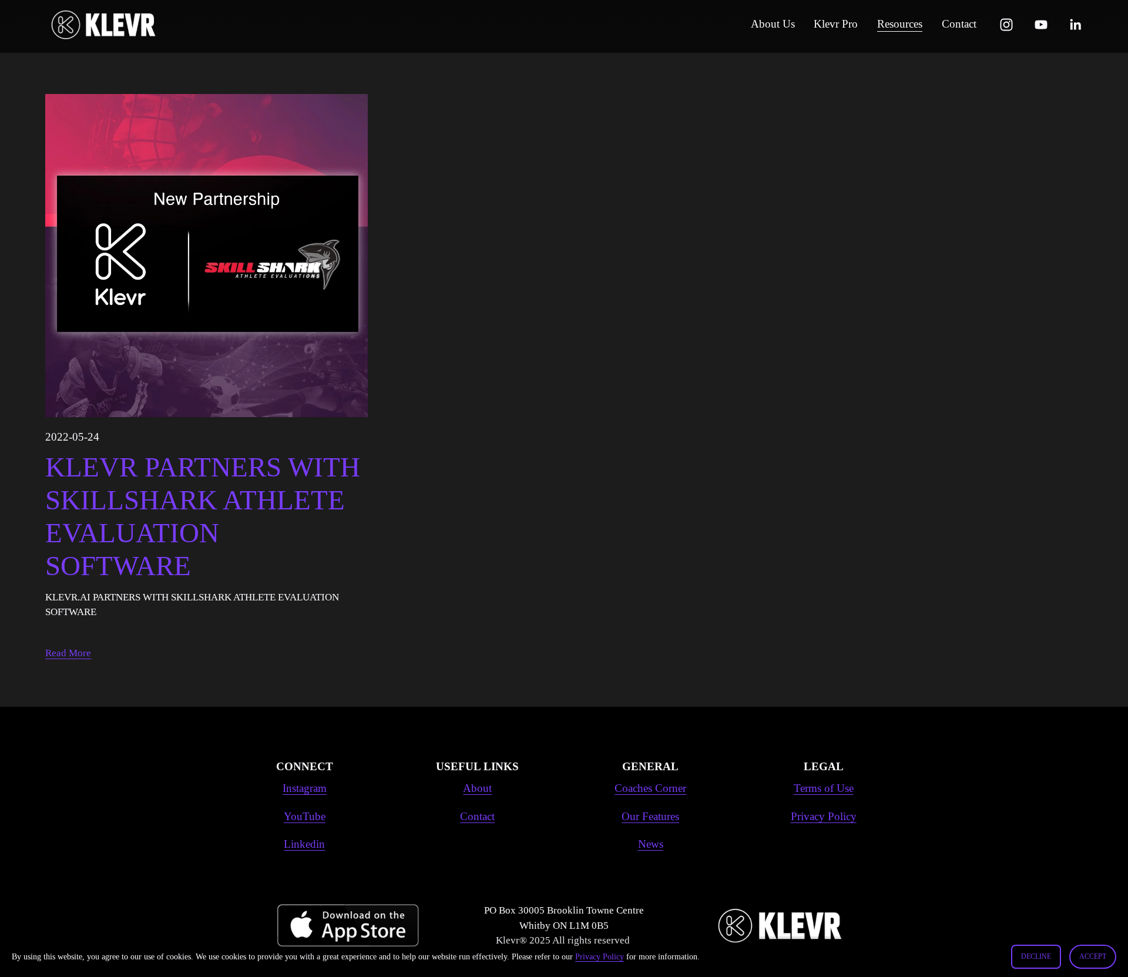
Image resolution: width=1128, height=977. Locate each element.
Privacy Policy (599, 956)
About (477, 788)
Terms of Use (824, 788)
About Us (773, 24)
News (650, 844)
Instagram (305, 788)
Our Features (650, 816)
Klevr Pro (836, 24)
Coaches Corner (650, 788)
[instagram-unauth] (1006, 24)
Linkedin (304, 844)
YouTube (304, 816)
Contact (477, 816)
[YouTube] (1041, 24)
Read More (68, 653)
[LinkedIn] (1075, 24)
